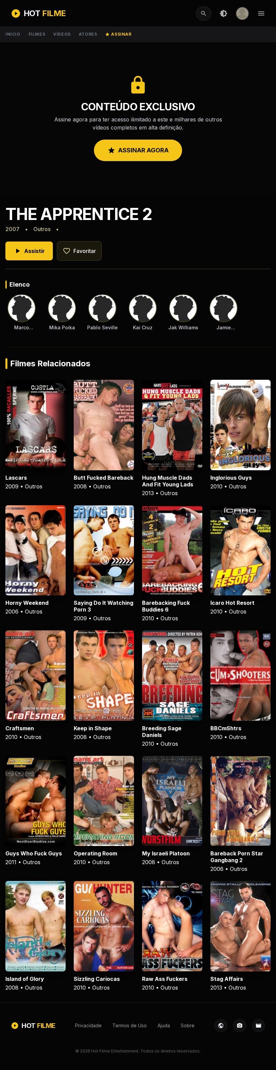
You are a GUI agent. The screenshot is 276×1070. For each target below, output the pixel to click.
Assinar (118, 34)
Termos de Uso (129, 1025)
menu (261, 13)
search (203, 13)
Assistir (29, 251)
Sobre (188, 1025)
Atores (88, 34)
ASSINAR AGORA (138, 150)
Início (13, 34)
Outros (41, 229)
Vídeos (62, 34)
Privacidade (88, 1025)
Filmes (37, 34)
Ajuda (164, 1025)
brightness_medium (223, 13)
